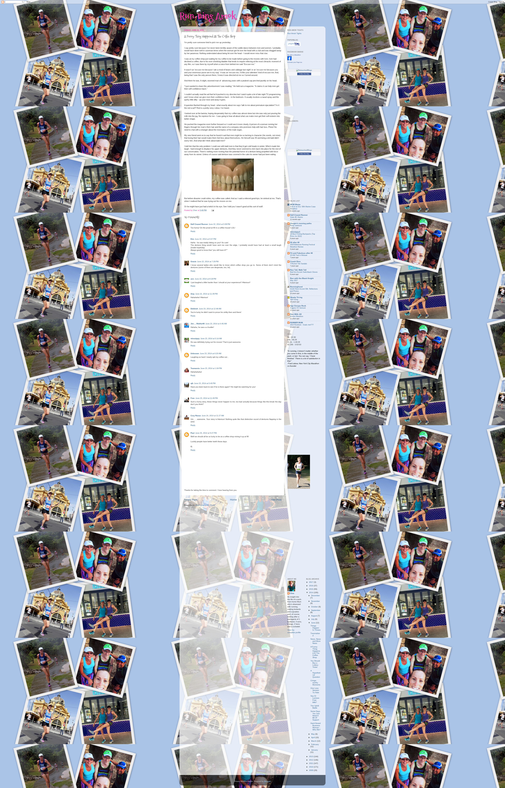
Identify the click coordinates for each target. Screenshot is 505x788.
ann (192, 279)
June (313, 623)
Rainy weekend (296, 226)
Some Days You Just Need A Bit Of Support (315, 715)
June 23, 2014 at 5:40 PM (205, 383)
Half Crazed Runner (199, 224)
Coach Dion (295, 262)
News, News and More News (315, 641)
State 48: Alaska (296, 217)
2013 (311, 757)
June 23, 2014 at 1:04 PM (211, 368)
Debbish (194, 309)
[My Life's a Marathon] (289, 60)
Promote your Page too (294, 62)
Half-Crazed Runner (299, 215)
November (315, 601)
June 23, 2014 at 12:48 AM (210, 309)
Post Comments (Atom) (205, 505)
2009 (311, 770)
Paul (193, 433)
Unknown (195, 354)
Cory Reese (196, 416)
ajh (192, 383)
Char (292, 593)
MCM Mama (295, 205)
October (314, 607)
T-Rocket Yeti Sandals (298, 264)
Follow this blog (304, 74)
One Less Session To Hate (314, 690)
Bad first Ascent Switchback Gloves (304, 272)
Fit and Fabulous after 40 (301, 253)
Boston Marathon (296, 316)
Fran (193, 398)
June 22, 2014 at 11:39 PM (206, 294)
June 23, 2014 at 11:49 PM (206, 398)
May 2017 (294, 280)
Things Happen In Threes (315, 628)
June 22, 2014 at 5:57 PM (205, 239)
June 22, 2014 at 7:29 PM (208, 262)
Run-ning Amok (208, 15)
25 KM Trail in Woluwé (298, 255)
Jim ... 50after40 (198, 324)
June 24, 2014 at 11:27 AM (213, 416)
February (315, 744)
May (313, 734)
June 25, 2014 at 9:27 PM (206, 433)
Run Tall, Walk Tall (298, 270)
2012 (311, 760)
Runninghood (296, 287)
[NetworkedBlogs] (304, 70)
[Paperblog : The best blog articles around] (293, 46)
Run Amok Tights (294, 33)
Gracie (193, 262)
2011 (311, 763)
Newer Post (190, 499)
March (314, 741)
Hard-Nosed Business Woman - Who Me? (315, 726)
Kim (192, 239)
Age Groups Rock (298, 306)
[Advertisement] (297, 410)
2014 (311, 593)
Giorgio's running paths (301, 223)
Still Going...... (295, 300)
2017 (311, 582)
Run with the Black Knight (302, 278)
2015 (311, 589)
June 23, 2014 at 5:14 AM (211, 339)
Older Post (275, 499)
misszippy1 (295, 232)
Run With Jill (296, 314)
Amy (193, 294)
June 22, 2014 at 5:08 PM (219, 224)
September (315, 610)
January (314, 750)
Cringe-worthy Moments (315, 683)
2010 (311, 767)
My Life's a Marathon (294, 55)
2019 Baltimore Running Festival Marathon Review (302, 246)
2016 (311, 586)
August (314, 616)
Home (233, 499)
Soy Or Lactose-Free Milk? (315, 699)
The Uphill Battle (314, 707)
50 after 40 (294, 242)
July (313, 619)
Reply (193, 231)
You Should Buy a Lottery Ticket (315, 664)
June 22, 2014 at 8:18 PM (205, 279)
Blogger (267, 781)
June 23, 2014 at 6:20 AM (210, 354)
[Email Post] (212, 210)
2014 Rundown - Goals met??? (302, 325)
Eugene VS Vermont (298, 308)
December (315, 596)
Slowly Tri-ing (296, 297)
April (313, 737)
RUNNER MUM (296, 323)
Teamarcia (195, 368)
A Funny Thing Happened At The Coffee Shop (315, 652)
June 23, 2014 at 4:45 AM (216, 324)
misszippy (195, 339)
